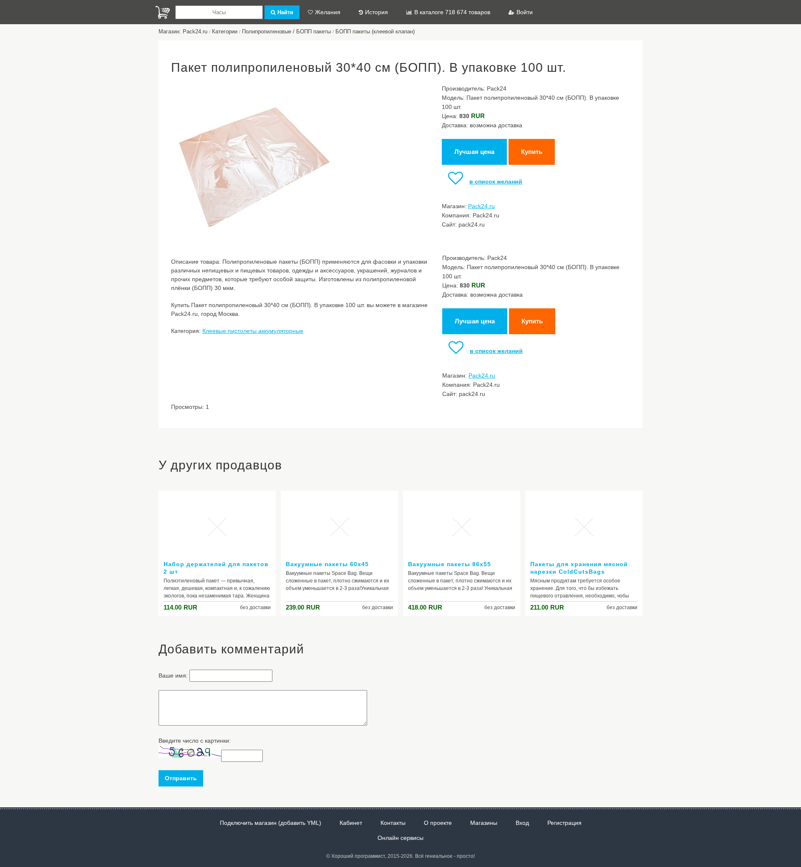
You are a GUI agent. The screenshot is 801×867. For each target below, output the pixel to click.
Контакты (393, 822)
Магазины (483, 822)
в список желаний (495, 181)
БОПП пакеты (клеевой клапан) (375, 31)
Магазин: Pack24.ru (183, 31)
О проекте (438, 822)
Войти (524, 12)
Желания (327, 12)
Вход (522, 822)
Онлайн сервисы (400, 837)
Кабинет (351, 822)
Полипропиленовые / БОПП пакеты (286, 31)
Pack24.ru (481, 206)
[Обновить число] (190, 755)
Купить (531, 151)
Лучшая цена (474, 151)
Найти (285, 12)
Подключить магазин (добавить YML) (270, 822)
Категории (224, 31)
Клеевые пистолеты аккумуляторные (252, 331)
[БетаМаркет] (162, 12)
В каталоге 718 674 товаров (452, 12)
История (376, 12)
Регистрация (564, 822)
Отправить (181, 778)
